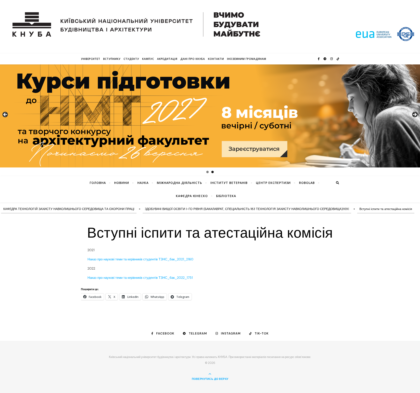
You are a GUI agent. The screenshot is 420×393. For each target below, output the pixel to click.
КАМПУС (148, 59)
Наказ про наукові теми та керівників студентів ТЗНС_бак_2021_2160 (140, 259)
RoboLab (307, 183)
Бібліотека (226, 196)
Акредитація (167, 59)
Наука (143, 183)
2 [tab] (212, 172)
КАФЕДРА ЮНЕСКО (192, 196)
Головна (98, 183)
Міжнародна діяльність (179, 183)
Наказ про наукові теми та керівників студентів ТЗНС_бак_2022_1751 (140, 278)
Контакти (216, 59)
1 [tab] (207, 172)
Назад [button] (5, 115)
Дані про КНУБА (192, 59)
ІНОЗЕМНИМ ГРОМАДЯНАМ (246, 59)
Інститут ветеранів (229, 183)
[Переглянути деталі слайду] (210, 115)
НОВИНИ (121, 183)
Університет (90, 59)
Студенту (131, 59)
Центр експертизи (273, 183)
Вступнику (112, 59)
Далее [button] (414, 115)
